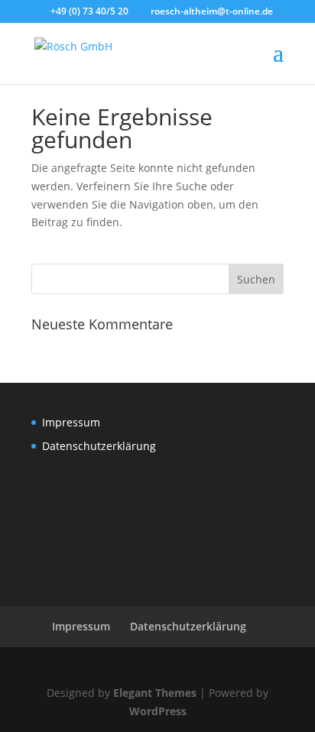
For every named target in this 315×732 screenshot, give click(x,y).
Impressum (71, 422)
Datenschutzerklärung (99, 446)
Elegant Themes (154, 692)
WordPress (158, 711)
